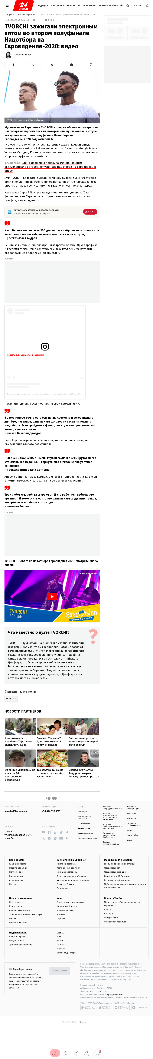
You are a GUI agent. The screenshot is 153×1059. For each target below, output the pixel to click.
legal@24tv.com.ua (115, 994)
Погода (12, 884)
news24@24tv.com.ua (16, 811)
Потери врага (63, 888)
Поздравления (87, 5)
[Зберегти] (91, 64)
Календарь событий (111, 5)
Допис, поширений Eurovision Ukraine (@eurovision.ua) (34, 394)
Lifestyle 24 (9, 15)
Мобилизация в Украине (118, 860)
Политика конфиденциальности (112, 808)
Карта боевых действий (68, 868)
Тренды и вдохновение (20, 944)
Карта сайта (132, 835)
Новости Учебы (113, 898)
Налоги (12, 918)
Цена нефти (15, 902)
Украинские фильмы (67, 906)
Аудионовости (16, 880)
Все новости (16, 860)
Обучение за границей (115, 922)
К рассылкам (60, 971)
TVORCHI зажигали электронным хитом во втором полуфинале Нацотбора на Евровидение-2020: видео (70, 15)
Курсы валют (15, 906)
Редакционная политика (84, 818)
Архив (130, 830)
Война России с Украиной (71, 860)
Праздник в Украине (63, 5)
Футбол (60, 940)
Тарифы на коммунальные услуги (25, 914)
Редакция (82, 812)
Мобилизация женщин (115, 872)
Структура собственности (134, 824)
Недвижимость (18, 932)
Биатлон (61, 948)
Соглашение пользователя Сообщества (108, 835)
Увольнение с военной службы (119, 864)
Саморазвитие (111, 917)
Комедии (61, 914)
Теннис (60, 944)
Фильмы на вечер (65, 910)
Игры (129, 840)
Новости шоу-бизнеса (27, 15)
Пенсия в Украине (18, 922)
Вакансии (131, 819)
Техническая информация (133, 808)
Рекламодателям (85, 833)
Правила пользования (88, 838)
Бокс (59, 936)
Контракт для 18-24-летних (117, 876)
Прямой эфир (16, 872)
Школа (107, 909)
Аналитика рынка (18, 936)
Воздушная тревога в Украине (71, 876)
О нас (80, 807)
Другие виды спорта (66, 952)
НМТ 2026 (108, 913)
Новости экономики (20, 898)
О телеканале (84, 824)
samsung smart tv (139, 1007)
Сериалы (61, 918)
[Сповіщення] (147, 6)
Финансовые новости (19, 910)
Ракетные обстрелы (66, 864)
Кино (59, 898)
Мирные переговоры (67, 872)
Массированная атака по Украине (73, 880)
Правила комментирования (110, 843)
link (43, 832)
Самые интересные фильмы (70, 902)
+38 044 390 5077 (51, 811)
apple (105, 1007)
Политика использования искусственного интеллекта (109, 816)
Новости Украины (18, 868)
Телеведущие (84, 828)
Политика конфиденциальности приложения (112, 826)
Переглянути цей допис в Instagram (25, 355)
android (88, 1007)
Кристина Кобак (22, 55)
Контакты (131, 814)
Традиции (42, 5)
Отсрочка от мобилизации (117, 880)
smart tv (122, 1007)
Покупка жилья (16, 940)
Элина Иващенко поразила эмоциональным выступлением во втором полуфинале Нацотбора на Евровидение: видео (50, 166)
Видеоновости (16, 876)
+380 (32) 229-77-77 (97, 991)
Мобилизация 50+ (112, 868)
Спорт (60, 932)
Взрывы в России (65, 884)
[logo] (23, 6)
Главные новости (17, 864)
